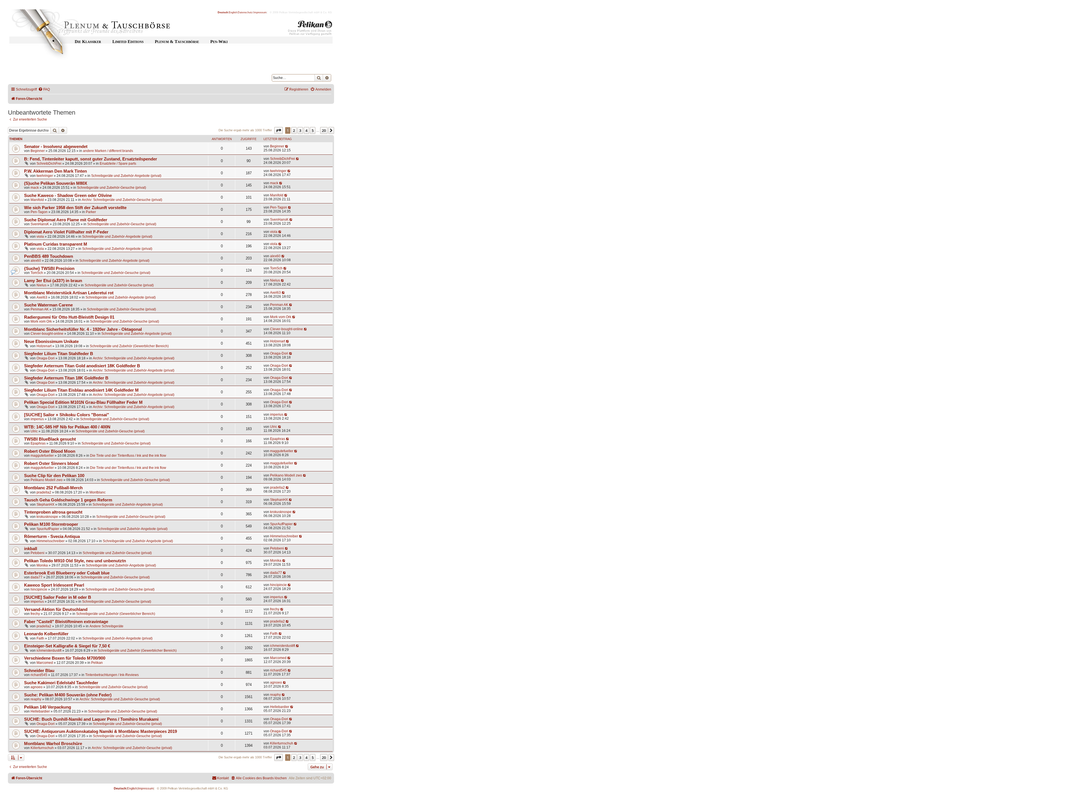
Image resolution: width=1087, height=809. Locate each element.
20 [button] (324, 130)
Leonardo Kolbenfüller (46, 634)
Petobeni (37, 553)
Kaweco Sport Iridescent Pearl (54, 585)
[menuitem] (44, 89)
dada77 (36, 577)
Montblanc (97, 492)
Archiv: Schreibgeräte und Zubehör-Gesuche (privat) (122, 200)
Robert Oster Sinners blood (51, 463)
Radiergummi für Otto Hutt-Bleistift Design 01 (69, 317)
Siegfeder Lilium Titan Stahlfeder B (58, 353)
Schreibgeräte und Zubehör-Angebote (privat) (126, 176)
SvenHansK (40, 224)
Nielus (41, 285)
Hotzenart (44, 346)
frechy (35, 614)
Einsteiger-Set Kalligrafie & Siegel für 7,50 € (67, 646)
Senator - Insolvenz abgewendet (55, 146)
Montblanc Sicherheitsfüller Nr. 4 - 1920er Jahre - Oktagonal (83, 329)
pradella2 (44, 492)
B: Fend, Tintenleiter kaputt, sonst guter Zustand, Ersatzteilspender (90, 159)
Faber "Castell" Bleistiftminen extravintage (66, 621)
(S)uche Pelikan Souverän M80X (55, 183)
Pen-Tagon (39, 212)
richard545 (39, 675)
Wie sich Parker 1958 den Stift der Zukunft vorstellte (75, 207)
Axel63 (42, 297)
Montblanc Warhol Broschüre (53, 743)
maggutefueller (42, 456)
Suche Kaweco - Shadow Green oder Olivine (68, 195)
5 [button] (313, 130)
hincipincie (39, 589)
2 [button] (294, 130)
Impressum (260, 12)
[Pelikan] (310, 29)
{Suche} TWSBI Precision (49, 268)
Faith (40, 638)
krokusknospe (47, 517)
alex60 (36, 261)
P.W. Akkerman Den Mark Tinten (55, 171)
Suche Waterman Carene (48, 305)
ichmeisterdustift (49, 651)
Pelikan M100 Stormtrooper (51, 524)
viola (40, 237)
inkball (30, 548)
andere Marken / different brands (108, 151)
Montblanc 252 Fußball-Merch (53, 488)
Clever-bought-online (47, 334)
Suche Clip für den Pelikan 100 (54, 475)
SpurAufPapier (48, 529)
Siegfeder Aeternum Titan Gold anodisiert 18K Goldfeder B (82, 366)
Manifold (37, 200)
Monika (42, 565)
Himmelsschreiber (51, 541)
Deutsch (223, 12)
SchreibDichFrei (49, 164)
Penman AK (40, 309)
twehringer (45, 176)
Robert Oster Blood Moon (49, 451)
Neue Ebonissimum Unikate (51, 341)
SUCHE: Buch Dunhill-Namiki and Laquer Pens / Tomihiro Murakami (91, 719)
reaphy (36, 699)
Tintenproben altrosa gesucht (53, 512)
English (233, 12)
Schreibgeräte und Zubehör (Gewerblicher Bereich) (129, 346)
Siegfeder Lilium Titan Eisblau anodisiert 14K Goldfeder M (81, 390)
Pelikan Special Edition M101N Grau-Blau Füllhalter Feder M (83, 402)
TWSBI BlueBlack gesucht (50, 439)
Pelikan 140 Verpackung (47, 707)
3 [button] (300, 130)
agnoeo (36, 687)
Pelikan (97, 663)
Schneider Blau (39, 670)
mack (35, 188)
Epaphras (38, 443)
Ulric (34, 431)
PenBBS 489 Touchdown (48, 256)
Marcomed (45, 663)
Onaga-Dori (46, 358)
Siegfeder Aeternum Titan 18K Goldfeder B (66, 378)
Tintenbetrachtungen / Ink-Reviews (112, 675)
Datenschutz (245, 12)
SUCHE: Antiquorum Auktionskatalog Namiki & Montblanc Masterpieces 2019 (100, 731)
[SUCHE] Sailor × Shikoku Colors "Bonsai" (66, 415)
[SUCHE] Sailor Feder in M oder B (57, 597)
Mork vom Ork (41, 321)
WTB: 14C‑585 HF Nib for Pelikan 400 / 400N (67, 427)
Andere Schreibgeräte (106, 626)
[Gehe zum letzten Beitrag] (287, 146)
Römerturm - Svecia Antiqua (52, 536)
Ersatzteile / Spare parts (118, 164)
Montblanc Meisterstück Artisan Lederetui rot (69, 293)
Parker (91, 212)
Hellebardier (40, 711)
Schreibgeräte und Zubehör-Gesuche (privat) (111, 188)
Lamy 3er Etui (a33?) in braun (53, 280)
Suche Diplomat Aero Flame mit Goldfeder (65, 220)
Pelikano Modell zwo (47, 480)
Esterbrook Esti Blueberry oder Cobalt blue (67, 573)
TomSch (37, 273)
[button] (278, 130)
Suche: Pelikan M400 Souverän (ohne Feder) (68, 695)
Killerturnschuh (42, 748)
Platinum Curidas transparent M (55, 244)
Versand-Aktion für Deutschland (55, 609)
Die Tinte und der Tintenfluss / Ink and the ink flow (128, 456)
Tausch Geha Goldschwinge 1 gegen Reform (68, 500)
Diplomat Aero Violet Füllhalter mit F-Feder (66, 232)
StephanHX (45, 505)
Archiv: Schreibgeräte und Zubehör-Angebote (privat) (133, 358)
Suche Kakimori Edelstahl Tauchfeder (61, 683)
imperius (37, 419)
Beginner (38, 151)
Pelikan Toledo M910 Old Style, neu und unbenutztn (75, 561)
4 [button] (306, 130)
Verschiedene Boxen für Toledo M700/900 (64, 658)
